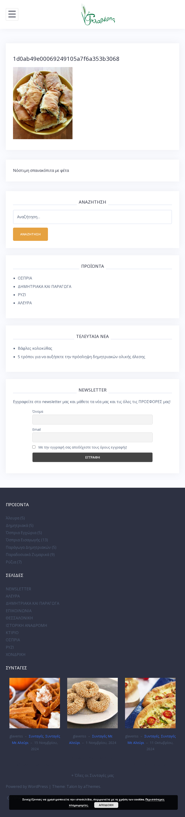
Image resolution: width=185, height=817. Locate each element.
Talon (71, 786)
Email (36, 429)
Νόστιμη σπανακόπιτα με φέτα (41, 170)
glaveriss (16, 736)
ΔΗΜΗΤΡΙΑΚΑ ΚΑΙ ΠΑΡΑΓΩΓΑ (44, 286)
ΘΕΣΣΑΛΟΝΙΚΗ (19, 618)
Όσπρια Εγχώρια (21, 532)
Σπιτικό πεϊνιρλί (150, 764)
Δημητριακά (17, 525)
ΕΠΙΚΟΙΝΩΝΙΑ (19, 610)
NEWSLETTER (18, 589)
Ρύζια (11, 562)
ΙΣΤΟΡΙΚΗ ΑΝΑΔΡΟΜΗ (26, 625)
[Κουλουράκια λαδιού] (92, 702)
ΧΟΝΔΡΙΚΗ (16, 654)
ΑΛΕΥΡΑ (25, 303)
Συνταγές (36, 736)
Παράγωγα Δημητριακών (28, 547)
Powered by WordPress (27, 786)
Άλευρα (12, 518)
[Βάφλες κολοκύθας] (34, 702)
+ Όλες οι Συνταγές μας (92, 775)
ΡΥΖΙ (22, 294)
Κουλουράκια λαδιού (92, 758)
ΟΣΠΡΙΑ (25, 278)
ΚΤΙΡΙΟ (12, 632)
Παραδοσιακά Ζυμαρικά (27, 554)
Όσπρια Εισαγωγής (23, 540)
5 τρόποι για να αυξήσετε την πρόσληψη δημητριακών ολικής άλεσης (81, 356)
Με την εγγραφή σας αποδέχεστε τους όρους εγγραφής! (82, 447)
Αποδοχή (106, 805)
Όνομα (37, 411)
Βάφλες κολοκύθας (35, 348)
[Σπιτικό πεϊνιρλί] (150, 702)
